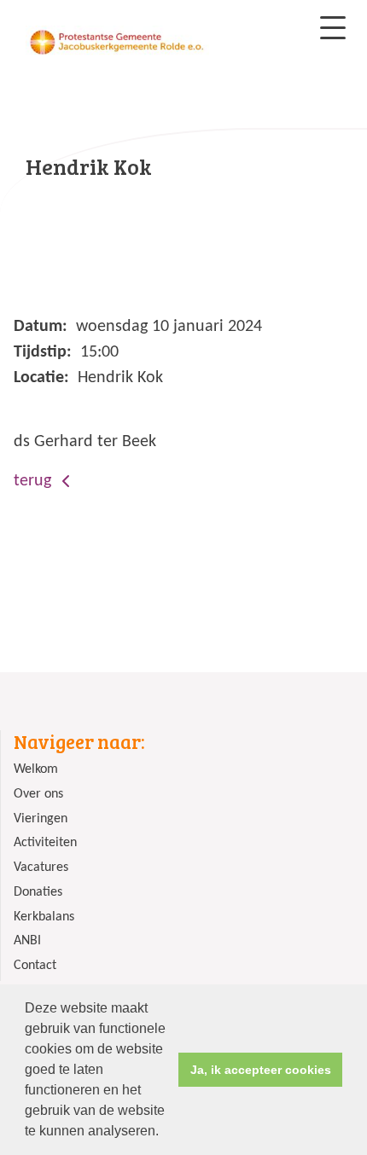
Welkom (36, 769)
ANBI (27, 941)
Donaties (38, 892)
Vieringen (40, 819)
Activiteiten (45, 843)
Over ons (38, 794)
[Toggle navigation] (333, 28)
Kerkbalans (44, 917)
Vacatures (41, 867)
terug (34, 481)
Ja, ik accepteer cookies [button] (260, 1070)
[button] (164, 1132)
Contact (35, 965)
